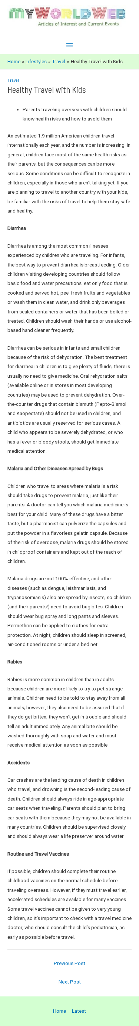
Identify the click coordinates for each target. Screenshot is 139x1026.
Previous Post (69, 963)
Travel (13, 80)
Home (59, 1011)
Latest (79, 1011)
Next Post (70, 982)
